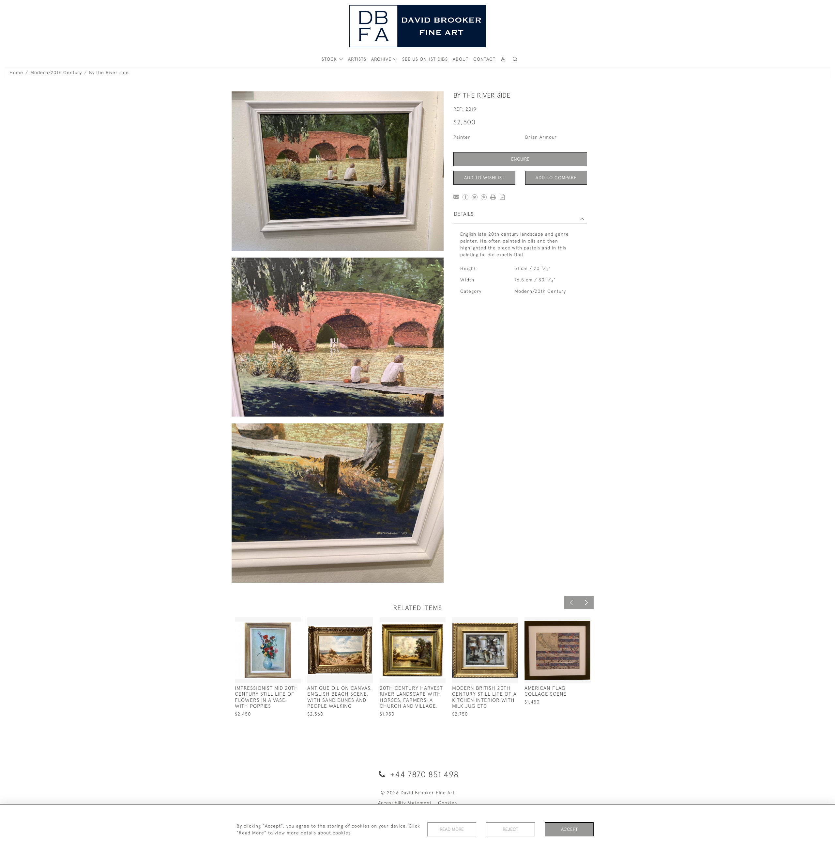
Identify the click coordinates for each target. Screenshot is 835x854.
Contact (484, 59)
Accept (569, 829)
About (460, 59)
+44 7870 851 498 (423, 774)
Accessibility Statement (405, 802)
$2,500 (464, 122)
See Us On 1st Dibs (425, 59)
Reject (510, 829)
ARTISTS (357, 59)
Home (16, 72)
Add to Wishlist (484, 177)
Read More (452, 829)
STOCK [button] (330, 59)
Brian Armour (541, 137)
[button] (515, 59)
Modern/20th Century (56, 72)
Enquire (520, 159)
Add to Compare (556, 177)
